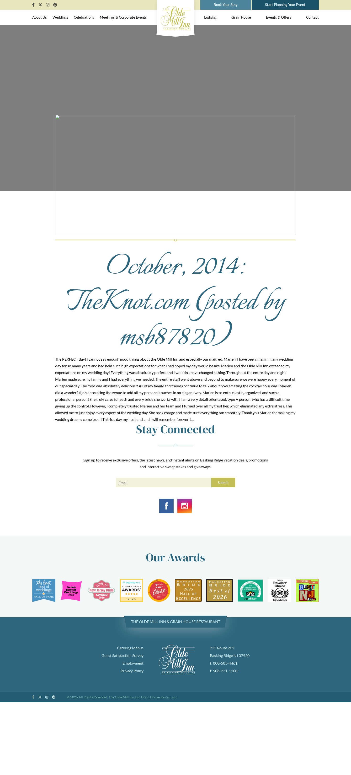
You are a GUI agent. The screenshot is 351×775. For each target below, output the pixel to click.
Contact (312, 17)
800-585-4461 (225, 663)
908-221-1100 (225, 670)
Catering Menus (130, 647)
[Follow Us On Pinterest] (55, 4)
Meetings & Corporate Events (123, 17)
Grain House (241, 17)
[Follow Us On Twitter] (40, 4)
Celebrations (84, 17)
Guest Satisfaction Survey (122, 655)
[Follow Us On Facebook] (33, 4)
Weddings (60, 17)
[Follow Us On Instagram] (47, 4)
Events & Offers (278, 17)
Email (120, 483)
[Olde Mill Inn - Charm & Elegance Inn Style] (175, 17)
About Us (39, 17)
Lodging (210, 17)
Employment (133, 663)
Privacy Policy (132, 670)
